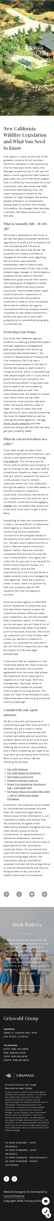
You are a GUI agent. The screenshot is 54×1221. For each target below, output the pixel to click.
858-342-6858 (20, 1049)
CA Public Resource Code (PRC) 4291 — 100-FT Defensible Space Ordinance (28, 795)
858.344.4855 (21, 1060)
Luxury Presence (14, 1196)
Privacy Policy (34, 1200)
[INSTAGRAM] (14, 1179)
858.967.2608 (18, 1052)
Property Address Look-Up (22, 780)
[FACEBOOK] (6, 1179)
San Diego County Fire (20, 776)
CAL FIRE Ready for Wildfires (24, 773)
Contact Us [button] (27, 989)
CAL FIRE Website (17, 769)
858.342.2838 (19, 1056)
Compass (31, 1095)
